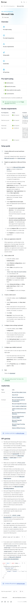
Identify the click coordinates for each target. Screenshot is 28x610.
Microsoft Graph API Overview (19, 403)
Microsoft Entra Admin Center (19, 392)
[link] (14, 28)
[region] (14, 126)
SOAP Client (13, 457)
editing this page (20, 433)
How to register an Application (19, 406)
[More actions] (26, 2)
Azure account (21, 158)
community (7, 380)
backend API (16, 453)
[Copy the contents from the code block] (22, 537)
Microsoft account (9, 158)
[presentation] (14, 537)
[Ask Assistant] (24, 537)
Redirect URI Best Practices (18, 428)
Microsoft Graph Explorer (18, 397)
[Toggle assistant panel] (24, 2)
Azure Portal (15, 394)
